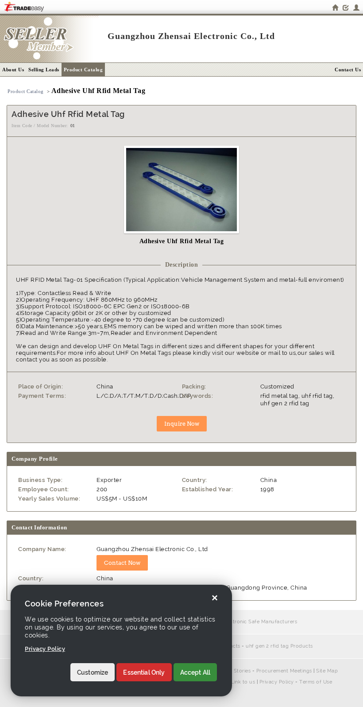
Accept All (195, 672)
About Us (13, 69)
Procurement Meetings (284, 671)
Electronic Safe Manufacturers (259, 622)
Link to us (243, 682)
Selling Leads (43, 69)
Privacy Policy (276, 682)
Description (181, 264)
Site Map (327, 671)
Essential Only (144, 672)
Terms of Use (315, 682)
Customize (92, 672)
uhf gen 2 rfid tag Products (279, 646)
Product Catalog (83, 69)
